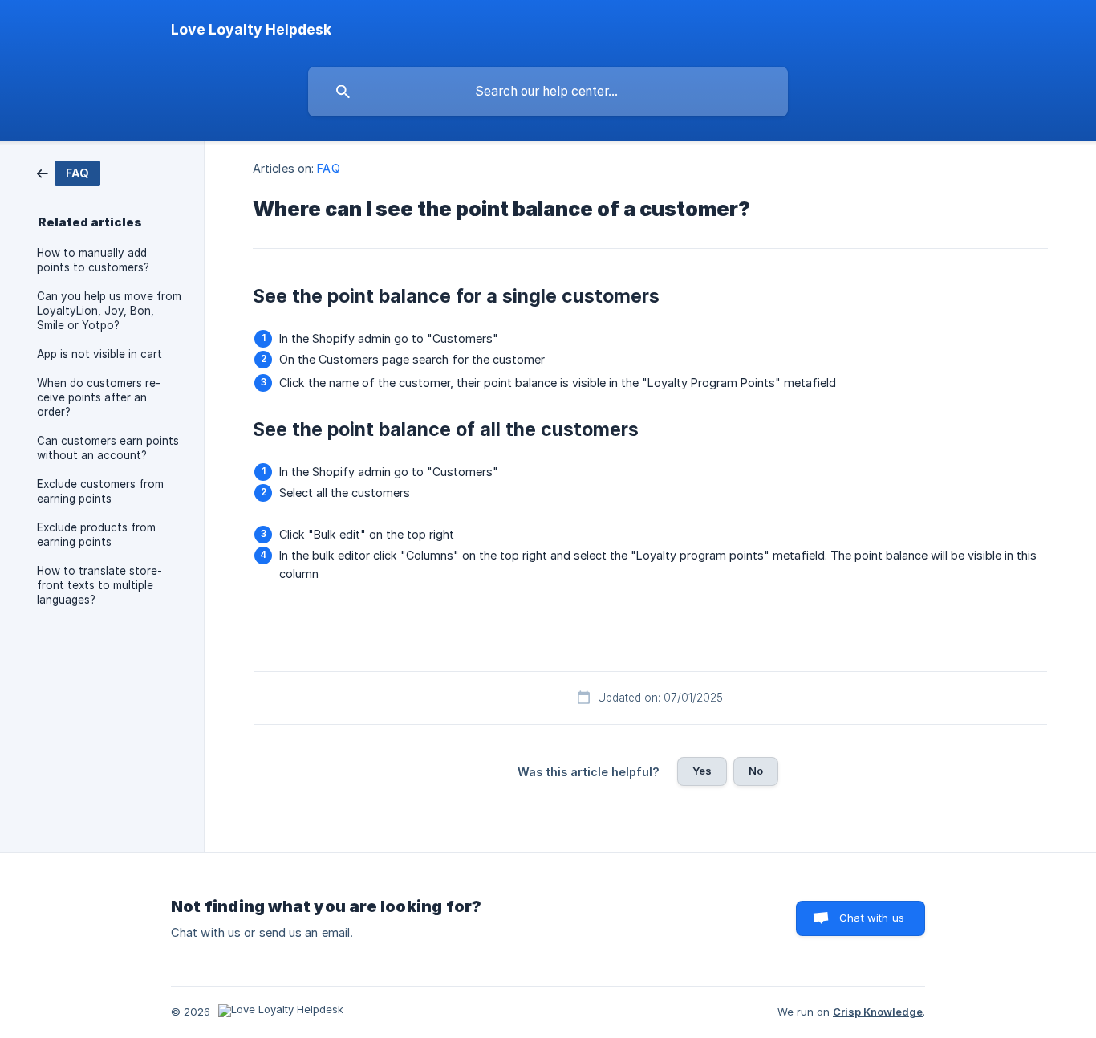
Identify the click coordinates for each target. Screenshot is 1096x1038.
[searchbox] (548, 91)
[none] (251, 29)
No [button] (756, 770)
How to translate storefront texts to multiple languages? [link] (99, 585)
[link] (68, 172)
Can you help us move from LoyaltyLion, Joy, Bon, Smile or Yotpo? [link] (109, 311)
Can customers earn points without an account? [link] (108, 448)
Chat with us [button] (871, 917)
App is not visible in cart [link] (99, 354)
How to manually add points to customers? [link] (93, 260)
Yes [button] (702, 770)
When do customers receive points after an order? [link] (98, 397)
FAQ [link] (328, 168)
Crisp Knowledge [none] (878, 1011)
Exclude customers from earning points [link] (100, 491)
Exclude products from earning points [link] (96, 534)
